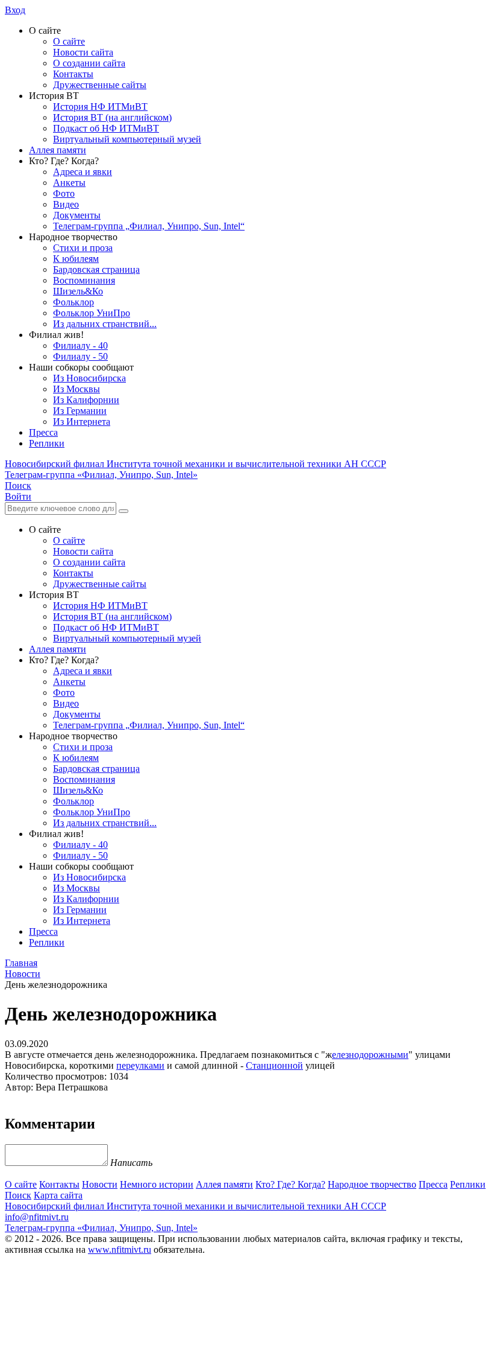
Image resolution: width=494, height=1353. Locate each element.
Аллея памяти (57, 150)
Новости (99, 1184)
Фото (64, 193)
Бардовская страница (96, 269)
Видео (66, 204)
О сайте (69, 41)
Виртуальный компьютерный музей (127, 139)
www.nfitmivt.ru (119, 1249)
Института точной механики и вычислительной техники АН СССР (195, 464)
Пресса (43, 432)
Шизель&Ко (78, 291)
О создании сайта (89, 63)
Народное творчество (372, 1184)
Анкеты (69, 182)
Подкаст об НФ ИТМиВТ (106, 128)
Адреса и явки (82, 172)
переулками (140, 1065)
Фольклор (73, 302)
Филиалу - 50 (80, 356)
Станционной (274, 1065)
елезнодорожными (370, 1054)
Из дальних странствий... (105, 324)
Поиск (18, 1195)
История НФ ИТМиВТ (100, 106)
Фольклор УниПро (91, 313)
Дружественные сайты (99, 85)
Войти (18, 496)
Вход (15, 10)
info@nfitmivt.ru (37, 1217)
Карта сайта (58, 1195)
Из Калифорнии (86, 400)
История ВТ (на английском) (112, 117)
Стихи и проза (83, 248)
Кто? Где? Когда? (290, 1184)
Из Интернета (81, 421)
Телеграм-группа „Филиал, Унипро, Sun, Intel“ (149, 226)
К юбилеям (76, 258)
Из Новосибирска (89, 378)
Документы (77, 215)
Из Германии (80, 411)
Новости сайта (83, 52)
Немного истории (156, 1184)
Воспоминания (84, 280)
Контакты (73, 74)
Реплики (46, 443)
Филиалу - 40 (80, 345)
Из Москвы (76, 389)
